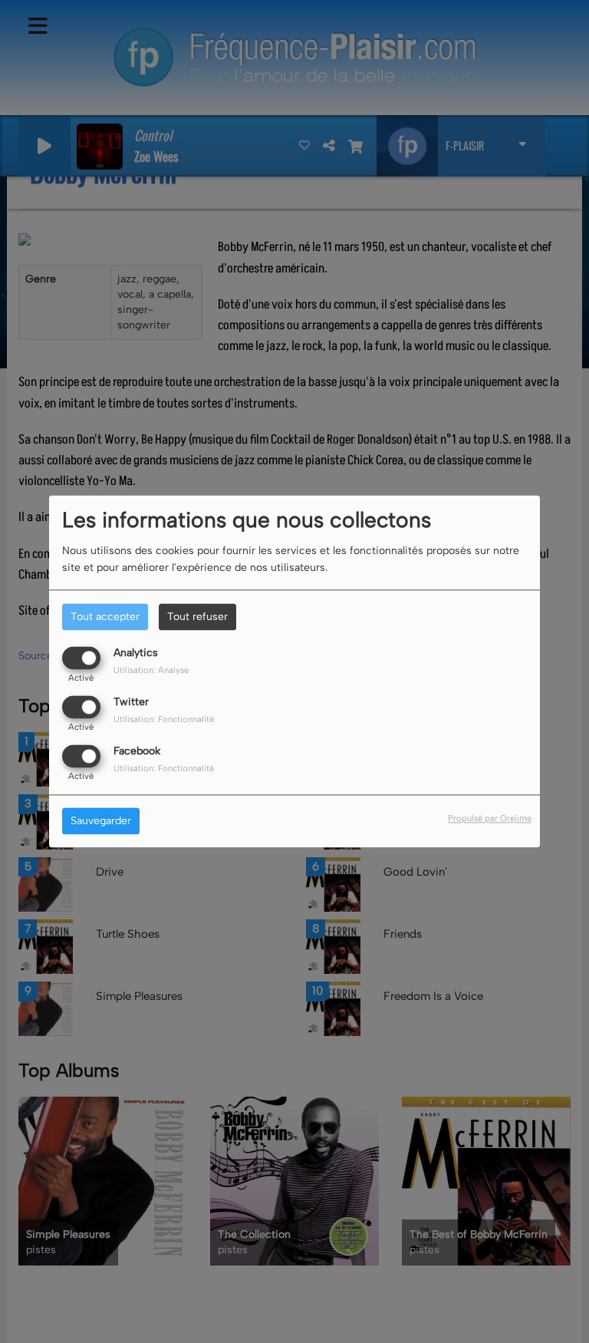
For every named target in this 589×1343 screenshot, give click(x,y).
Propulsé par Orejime (489, 818)
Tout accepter (105, 616)
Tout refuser (197, 616)
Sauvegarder (101, 821)
